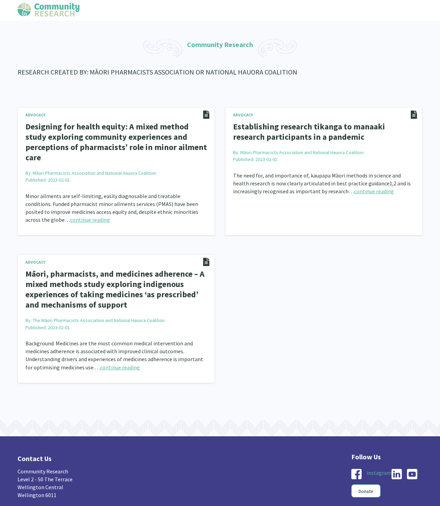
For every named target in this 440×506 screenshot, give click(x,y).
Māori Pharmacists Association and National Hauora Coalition (94, 160)
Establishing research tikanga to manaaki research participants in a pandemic (316, 131)
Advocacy (35, 114)
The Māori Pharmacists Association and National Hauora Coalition (99, 303)
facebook (356, 456)
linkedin (397, 456)
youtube (412, 456)
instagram (379, 455)
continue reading (90, 206)
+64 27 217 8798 (36, 492)
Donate (366, 474)
